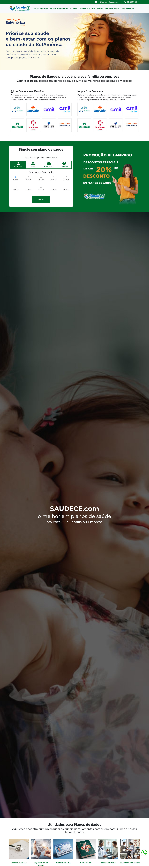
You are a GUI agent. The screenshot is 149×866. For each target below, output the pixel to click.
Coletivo (64, 167)
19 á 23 (28, 180)
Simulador (73, 8)
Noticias (99, 8)
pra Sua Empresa (40, 8)
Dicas (91, 8)
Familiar (33, 167)
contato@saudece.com (111, 2)
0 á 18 (15, 180)
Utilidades (83, 8)
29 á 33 (54, 180)
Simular (41, 199)
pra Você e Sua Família (58, 8)
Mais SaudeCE (127, 8)
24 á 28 (41, 180)
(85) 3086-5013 (132, 2)
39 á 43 (16, 190)
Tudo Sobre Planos (111, 8)
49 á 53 (41, 190)
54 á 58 (54, 190)
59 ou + (66, 190)
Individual (18, 167)
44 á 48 (28, 190)
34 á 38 (66, 180)
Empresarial (49, 167)
